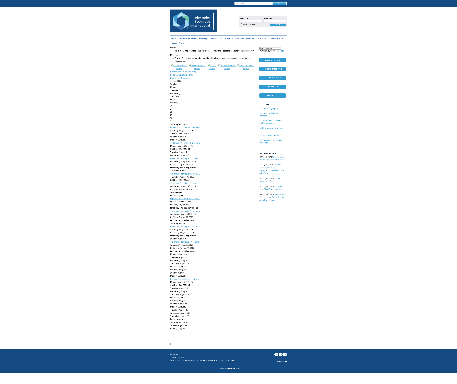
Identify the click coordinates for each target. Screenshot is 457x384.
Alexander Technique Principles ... (185, 158)
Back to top (281, 361)
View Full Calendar (273, 60)
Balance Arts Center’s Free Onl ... (184, 279)
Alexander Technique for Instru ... (185, 173)
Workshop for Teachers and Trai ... (185, 127)
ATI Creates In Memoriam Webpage (270, 141)
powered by (223, 368)
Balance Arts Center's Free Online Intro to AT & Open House (272, 197)
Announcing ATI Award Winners (269, 114)
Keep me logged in (249, 24)
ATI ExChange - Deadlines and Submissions (270, 121)
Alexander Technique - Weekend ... (185, 226)
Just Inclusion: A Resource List (270, 129)
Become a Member (272, 78)
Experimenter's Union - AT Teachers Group (272, 158)
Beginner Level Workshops (182, 75)
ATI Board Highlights (268, 108)
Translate (279, 50)
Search (279, 3)
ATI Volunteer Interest (269, 135)
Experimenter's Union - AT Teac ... (185, 198)
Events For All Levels (179, 78)
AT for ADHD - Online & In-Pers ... (185, 143)
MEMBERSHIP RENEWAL (272, 69)
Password (267, 18)
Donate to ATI (272, 95)
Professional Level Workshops (183, 71)
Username (244, 18)
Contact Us (272, 87)
